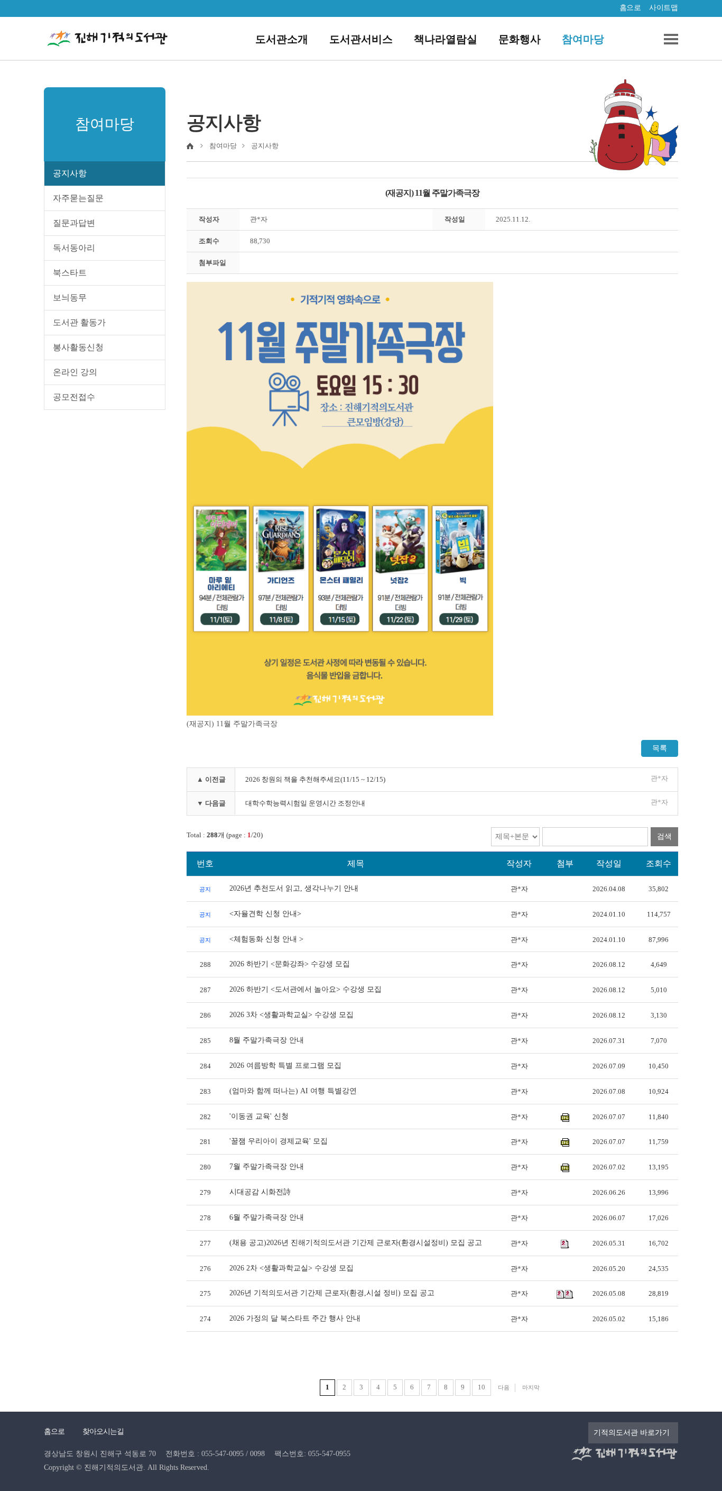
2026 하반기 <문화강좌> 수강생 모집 (289, 964)
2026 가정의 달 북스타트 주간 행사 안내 (294, 1318)
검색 (664, 836)
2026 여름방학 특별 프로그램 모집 (285, 1065)
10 (481, 1387)
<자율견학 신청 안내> (265, 914)
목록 (659, 748)
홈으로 (630, 8)
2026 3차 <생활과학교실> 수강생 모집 (291, 1015)
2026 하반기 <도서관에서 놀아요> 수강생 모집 (305, 989)
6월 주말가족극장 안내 (266, 1217)
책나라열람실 (445, 39)
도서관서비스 (361, 39)
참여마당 (583, 39)
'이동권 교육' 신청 (259, 1116)
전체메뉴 (667, 39)
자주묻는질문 (78, 198)
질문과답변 (74, 222)
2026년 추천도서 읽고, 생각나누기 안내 (293, 888)
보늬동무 (70, 297)
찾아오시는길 (103, 1431)
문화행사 (519, 39)
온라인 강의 (75, 372)
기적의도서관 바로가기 (632, 1433)
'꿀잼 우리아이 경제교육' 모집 (278, 1141)
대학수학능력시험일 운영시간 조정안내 (305, 803)
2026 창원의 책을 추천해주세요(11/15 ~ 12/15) (315, 779)
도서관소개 (281, 39)
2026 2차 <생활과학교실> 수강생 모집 (291, 1268)
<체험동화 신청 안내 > (266, 939)
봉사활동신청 (78, 347)
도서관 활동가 (79, 322)
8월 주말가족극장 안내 (266, 1040)
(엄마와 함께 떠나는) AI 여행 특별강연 (293, 1091)
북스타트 (70, 272)
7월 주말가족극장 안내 (266, 1166)
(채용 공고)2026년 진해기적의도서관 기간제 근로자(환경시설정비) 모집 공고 (355, 1243)
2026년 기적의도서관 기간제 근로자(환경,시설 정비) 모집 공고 (331, 1293)
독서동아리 (74, 247)
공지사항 (70, 173)
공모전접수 (74, 396)
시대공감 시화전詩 (260, 1192)
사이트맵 (663, 8)
